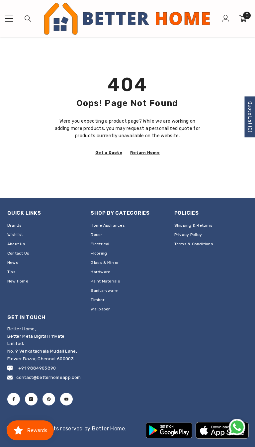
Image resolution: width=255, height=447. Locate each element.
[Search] (28, 19)
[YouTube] (66, 399)
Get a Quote (108, 152)
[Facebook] (13, 399)
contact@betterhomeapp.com (48, 377)
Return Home (145, 152)
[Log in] (225, 18)
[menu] (9, 19)
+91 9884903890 (37, 368)
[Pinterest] (48, 399)
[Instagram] (31, 399)
